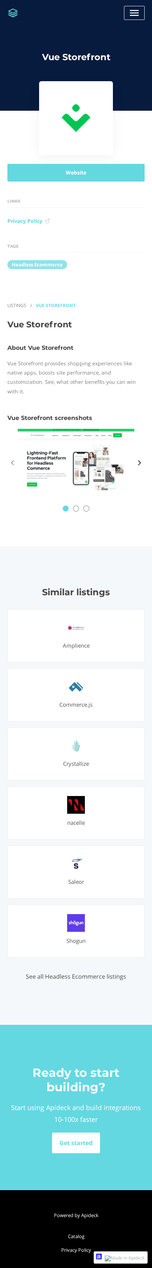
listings (16, 305)
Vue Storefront (56, 305)
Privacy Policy (24, 220)
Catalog (76, 1236)
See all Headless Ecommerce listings (76, 976)
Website (76, 172)
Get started (76, 1143)
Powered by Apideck (76, 1215)
